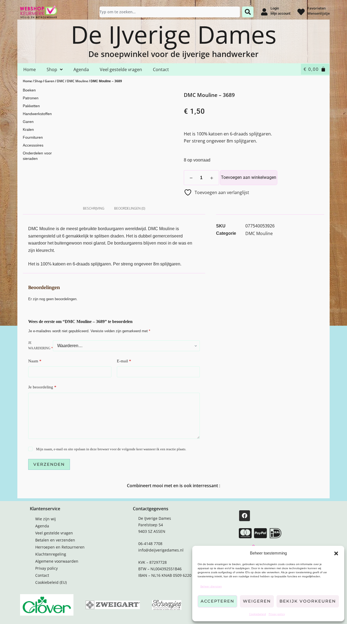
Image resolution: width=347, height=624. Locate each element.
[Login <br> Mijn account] (264, 11)
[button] (336, 553)
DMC (61, 81)
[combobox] (169, 12)
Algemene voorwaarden (56, 561)
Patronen (30, 98)
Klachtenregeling (50, 554)
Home (29, 69)
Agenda (81, 69)
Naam (34, 361)
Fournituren (33, 137)
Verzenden (49, 464)
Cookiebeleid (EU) (51, 582)
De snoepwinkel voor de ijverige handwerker (173, 54)
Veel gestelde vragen (121, 69)
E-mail (124, 361)
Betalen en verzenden (55, 540)
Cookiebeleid (257, 614)
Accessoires (33, 145)
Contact (161, 69)
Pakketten (31, 106)
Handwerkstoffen (37, 114)
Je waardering (40, 345)
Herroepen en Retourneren (60, 547)
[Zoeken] (247, 12)
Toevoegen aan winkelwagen (248, 177)
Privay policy (277, 614)
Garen (49, 81)
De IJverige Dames (174, 34)
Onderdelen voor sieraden (37, 156)
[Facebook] (244, 515)
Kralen (28, 129)
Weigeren (257, 601)
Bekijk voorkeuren (307, 601)
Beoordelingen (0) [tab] (129, 208)
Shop (52, 69)
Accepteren (217, 601)
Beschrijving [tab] (93, 208)
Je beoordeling (42, 387)
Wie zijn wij (45, 518)
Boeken (29, 90)
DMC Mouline (77, 81)
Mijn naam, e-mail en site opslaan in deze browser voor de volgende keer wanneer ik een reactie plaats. (111, 449)
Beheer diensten (211, 586)
